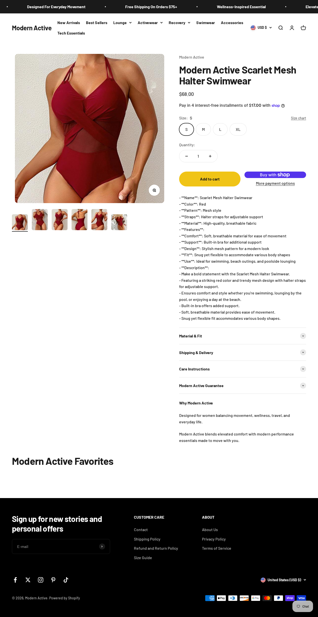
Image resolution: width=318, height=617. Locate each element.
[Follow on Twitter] (28, 580)
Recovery (177, 22)
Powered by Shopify (64, 598)
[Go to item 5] (99, 220)
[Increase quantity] (210, 156)
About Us (210, 529)
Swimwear (205, 22)
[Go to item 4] (79, 220)
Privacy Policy (214, 539)
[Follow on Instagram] (40, 580)
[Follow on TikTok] (66, 580)
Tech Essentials (71, 33)
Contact (141, 529)
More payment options (275, 183)
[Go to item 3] (60, 220)
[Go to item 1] (20, 223)
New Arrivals (68, 22)
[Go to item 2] (40, 220)
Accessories (232, 22)
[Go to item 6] (119, 223)
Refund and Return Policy (156, 548)
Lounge (120, 22)
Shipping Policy (147, 539)
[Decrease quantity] (186, 156)
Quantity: (187, 144)
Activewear (148, 22)
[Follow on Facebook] (15, 580)
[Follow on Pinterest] (53, 580)
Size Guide (143, 557)
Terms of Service (216, 548)
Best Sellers (96, 22)
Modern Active (191, 57)
